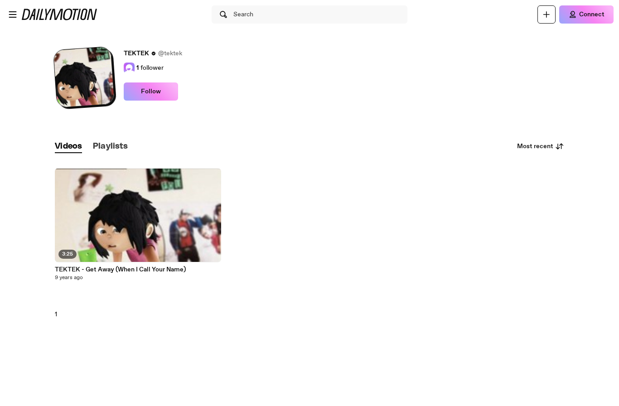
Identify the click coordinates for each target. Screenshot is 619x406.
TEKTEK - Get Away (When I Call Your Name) (120, 269)
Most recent (535, 146)
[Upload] (546, 14)
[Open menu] (12, 14)
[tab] (68, 146)
